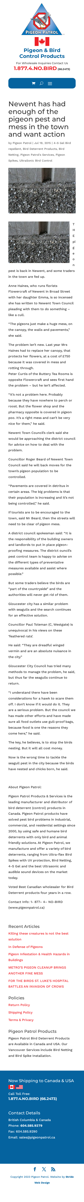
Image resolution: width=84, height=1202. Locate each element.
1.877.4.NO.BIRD (35, 68)
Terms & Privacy (20, 1020)
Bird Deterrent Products (40, 148)
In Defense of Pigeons (25, 947)
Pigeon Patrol (22, 143)
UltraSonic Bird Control (35, 160)
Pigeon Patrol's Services (37, 154)
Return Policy (19, 1005)
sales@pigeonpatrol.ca (37, 1137)
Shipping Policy (20, 1012)
